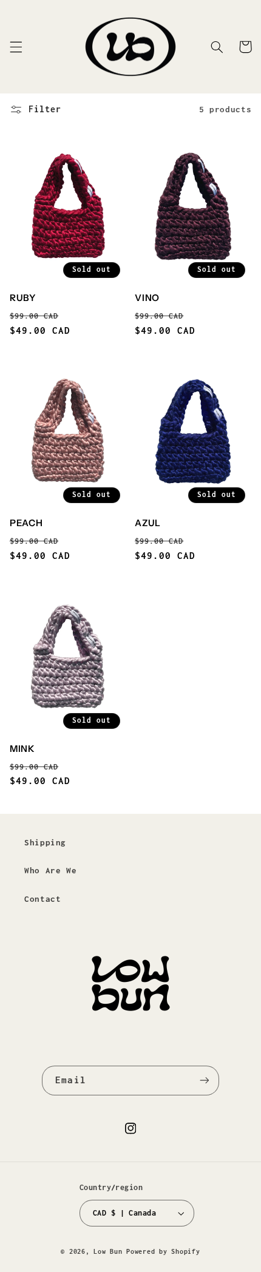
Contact (42, 899)
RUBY (23, 298)
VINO (147, 298)
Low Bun (107, 1251)
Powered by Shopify (163, 1251)
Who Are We (50, 870)
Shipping (45, 842)
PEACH (26, 523)
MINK (22, 748)
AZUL (148, 523)
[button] (16, 47)
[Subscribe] (204, 1080)
